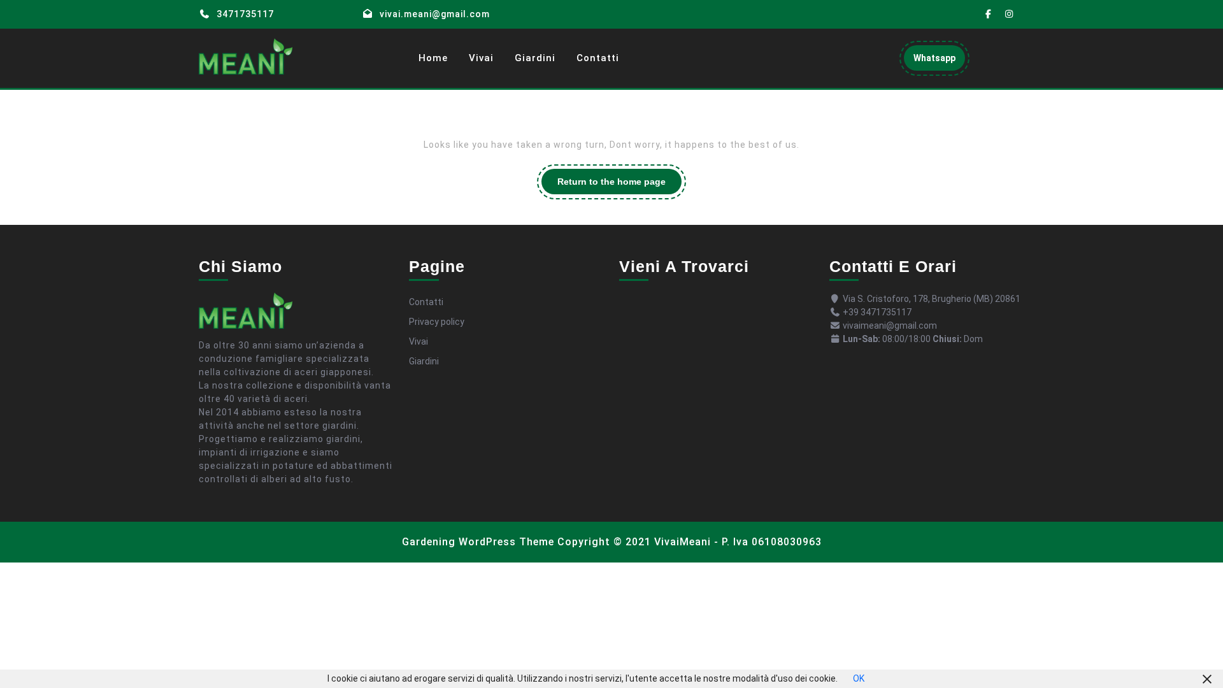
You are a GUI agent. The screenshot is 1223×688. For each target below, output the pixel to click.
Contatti (597, 58)
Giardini (535, 58)
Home (433, 58)
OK (858, 678)
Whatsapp (939, 61)
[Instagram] (1009, 14)
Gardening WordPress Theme (478, 542)
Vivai (481, 58)
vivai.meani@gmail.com (435, 14)
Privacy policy (436, 322)
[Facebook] (988, 14)
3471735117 (245, 14)
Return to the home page (619, 185)
